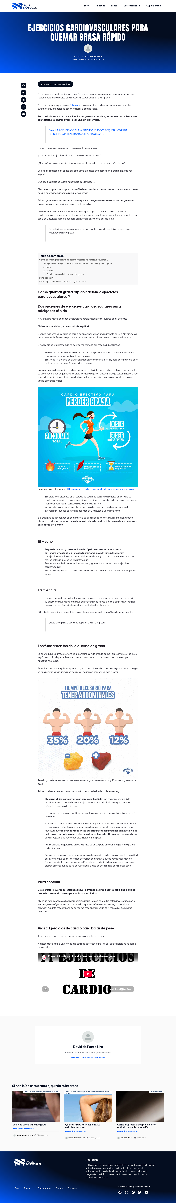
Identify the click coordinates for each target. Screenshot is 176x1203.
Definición (80, 1092)
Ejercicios (72, 1188)
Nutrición (39, 1092)
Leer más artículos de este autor (88, 1058)
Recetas (46, 1092)
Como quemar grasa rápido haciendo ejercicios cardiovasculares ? (73, 260)
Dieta (114, 6)
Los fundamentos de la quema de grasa (63, 274)
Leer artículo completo (23, 1129)
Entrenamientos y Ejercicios (94, 1092)
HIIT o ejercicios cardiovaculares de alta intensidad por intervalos (100, 489)
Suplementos (153, 6)
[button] (23, 85)
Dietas (59, 1188)
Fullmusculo (75, 105)
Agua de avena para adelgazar (30, 1125)
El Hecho (47, 267)
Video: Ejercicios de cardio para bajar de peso (62, 281)
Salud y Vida (53, 1092)
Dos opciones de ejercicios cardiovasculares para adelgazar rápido (77, 263)
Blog (86, 6)
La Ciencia (48, 271)
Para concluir (46, 278)
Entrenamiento (132, 6)
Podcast (100, 6)
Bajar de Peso (30, 1092)
